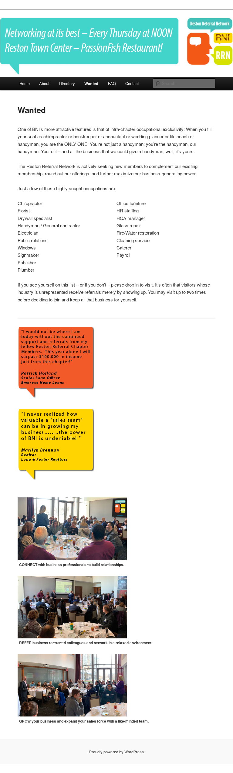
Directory (67, 83)
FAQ (112, 83)
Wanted (91, 83)
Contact (132, 83)
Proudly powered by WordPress (116, 751)
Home (24, 83)
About (44, 83)
